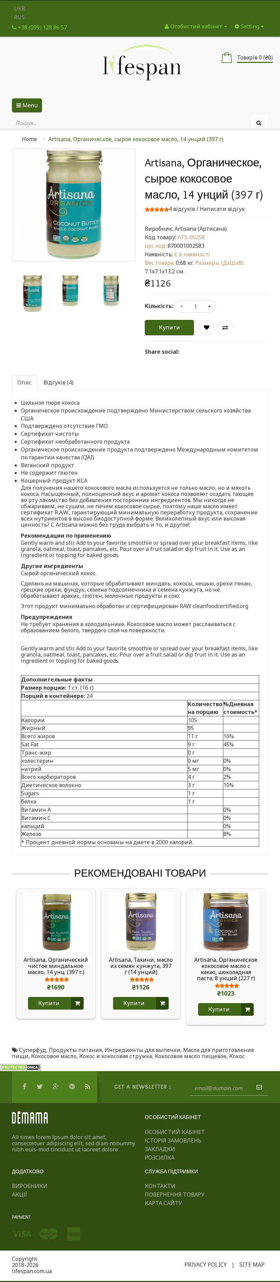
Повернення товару (175, 1194)
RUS (19, 17)
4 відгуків (182, 209)
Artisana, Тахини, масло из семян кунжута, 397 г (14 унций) (141, 966)
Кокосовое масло (53, 1056)
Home (29, 139)
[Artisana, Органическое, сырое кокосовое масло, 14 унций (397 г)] (32, 293)
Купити (169, 327)
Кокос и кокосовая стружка (115, 1056)
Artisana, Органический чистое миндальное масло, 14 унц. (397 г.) (56, 966)
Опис (24, 382)
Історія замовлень (173, 1140)
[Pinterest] (73, 1087)
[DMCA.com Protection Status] (20, 1067)
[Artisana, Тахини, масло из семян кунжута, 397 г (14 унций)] (141, 921)
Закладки (160, 1149)
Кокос (237, 1056)
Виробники (29, 1186)
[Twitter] (40, 1087)
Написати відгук (222, 209)
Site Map (252, 1264)
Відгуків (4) (58, 382)
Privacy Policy (205, 1264)
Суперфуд (32, 1050)
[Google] (57, 1087)
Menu (29, 105)
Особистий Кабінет (175, 1132)
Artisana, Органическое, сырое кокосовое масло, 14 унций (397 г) (135, 139)
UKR (19, 8)
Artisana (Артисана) (200, 228)
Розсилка (159, 1157)
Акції (19, 1194)
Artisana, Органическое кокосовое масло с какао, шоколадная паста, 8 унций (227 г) (225, 969)
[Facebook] (25, 1087)
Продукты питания (75, 1050)
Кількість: (159, 306)
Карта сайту (163, 1203)
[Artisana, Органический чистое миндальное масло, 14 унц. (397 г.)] (56, 921)
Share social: (162, 351)
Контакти (160, 1186)
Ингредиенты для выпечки (142, 1050)
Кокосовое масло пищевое (190, 1056)
